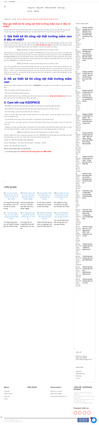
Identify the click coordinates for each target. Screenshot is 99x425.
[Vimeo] (80, 412)
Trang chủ (7, 19)
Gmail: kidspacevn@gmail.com (58, 396)
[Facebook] (75, 412)
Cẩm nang (78, 376)
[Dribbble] (89, 412)
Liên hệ (36, 11)
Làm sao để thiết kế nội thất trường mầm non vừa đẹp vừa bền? (61, 222)
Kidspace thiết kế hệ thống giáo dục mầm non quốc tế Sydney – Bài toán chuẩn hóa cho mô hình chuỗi (87, 55)
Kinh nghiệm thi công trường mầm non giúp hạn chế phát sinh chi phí (61, 204)
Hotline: (6, 1)
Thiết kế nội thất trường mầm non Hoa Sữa (87, 281)
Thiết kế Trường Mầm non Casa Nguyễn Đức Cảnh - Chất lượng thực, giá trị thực (87, 231)
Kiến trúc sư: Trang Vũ (56, 391)
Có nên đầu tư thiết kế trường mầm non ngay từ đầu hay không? (44, 204)
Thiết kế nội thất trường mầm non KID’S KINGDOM (87, 258)
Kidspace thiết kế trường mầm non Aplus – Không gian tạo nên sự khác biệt (87, 160)
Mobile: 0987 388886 (56, 393)
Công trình (79, 371)
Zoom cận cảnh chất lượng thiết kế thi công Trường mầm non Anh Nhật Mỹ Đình (87, 214)
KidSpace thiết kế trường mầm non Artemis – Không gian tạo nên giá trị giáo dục (87, 178)
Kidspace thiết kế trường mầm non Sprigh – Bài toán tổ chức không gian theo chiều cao (87, 76)
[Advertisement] (38, 166)
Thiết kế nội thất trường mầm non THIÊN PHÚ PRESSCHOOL (87, 246)
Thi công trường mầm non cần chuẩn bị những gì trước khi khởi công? (11, 224)
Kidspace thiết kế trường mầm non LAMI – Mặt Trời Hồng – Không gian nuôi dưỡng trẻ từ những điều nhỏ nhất (87, 138)
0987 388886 (12, 1)
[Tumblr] (84, 412)
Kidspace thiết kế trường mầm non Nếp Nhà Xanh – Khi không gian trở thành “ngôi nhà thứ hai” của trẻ (87, 33)
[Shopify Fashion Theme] (12, 7)
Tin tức (14, 19)
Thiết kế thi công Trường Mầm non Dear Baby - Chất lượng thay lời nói (87, 194)
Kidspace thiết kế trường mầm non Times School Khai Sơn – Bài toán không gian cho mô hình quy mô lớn (87, 96)
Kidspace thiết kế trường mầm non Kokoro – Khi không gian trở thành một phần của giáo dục (87, 118)
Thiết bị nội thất (80, 373)
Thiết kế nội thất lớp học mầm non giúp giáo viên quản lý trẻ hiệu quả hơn (44, 224)
